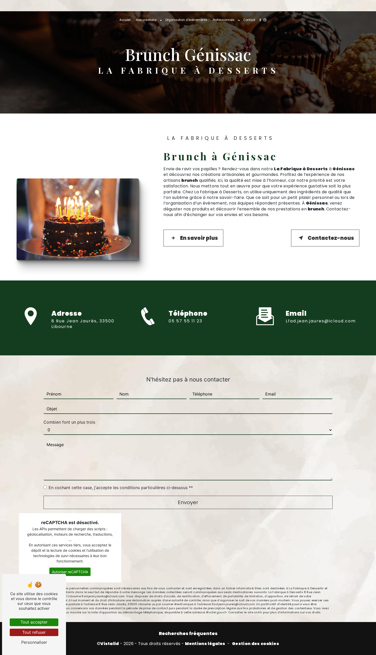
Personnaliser (34, 642)
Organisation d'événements (186, 20)
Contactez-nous (331, 238)
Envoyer (188, 502)
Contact (249, 20)
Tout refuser (34, 632)
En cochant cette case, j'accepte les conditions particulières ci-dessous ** (121, 487)
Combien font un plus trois (69, 422)
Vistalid (109, 644)
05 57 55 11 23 (185, 321)
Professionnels (224, 20)
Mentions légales (205, 644)
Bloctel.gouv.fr (216, 612)
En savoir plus (199, 238)
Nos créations (146, 20)
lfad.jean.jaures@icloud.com (321, 321)
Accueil (124, 20)
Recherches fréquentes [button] (188, 633)
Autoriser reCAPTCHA (70, 572)
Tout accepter (34, 622)
